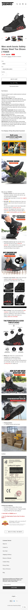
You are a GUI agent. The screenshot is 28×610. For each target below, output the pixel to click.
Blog (4, 572)
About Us (5, 543)
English (13, 596)
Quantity (3, 71)
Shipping (9, 56)
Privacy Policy (6, 565)
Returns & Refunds (7, 558)
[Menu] (25, 3)
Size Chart (5, 551)
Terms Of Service (7, 568)
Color (2, 61)
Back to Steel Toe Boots (15, 531)
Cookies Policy (6, 561)
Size (2, 66)
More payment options (14, 86)
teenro (12, 605)
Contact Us (5, 547)
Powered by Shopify (17, 605)
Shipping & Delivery (7, 554)
